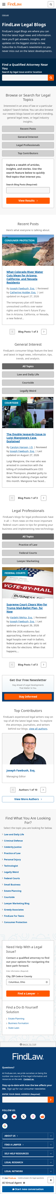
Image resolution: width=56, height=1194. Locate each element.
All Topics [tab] (28, 366)
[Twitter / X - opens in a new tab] (23, 1116)
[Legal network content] (51, 1171)
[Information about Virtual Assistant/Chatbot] (24, 1183)
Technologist (11, 865)
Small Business (12, 884)
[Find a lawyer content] (51, 1145)
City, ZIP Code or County (19, 976)
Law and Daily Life (14, 834)
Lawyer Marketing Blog (16, 903)
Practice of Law (12, 853)
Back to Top (29, 1044)
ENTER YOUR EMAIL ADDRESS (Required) (21, 1094)
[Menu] (4, 4)
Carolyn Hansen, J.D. (21, 447)
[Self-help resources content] (51, 1154)
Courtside (9, 897)
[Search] (51, 4)
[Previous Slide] (12, 331)
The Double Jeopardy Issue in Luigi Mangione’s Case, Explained (26, 437)
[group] (28, 285)
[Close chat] (51, 1180)
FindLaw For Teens (14, 915)
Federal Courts (12, 878)
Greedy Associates (14, 909)
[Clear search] (47, 982)
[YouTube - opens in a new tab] (14, 1116)
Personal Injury (12, 859)
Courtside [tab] (28, 382)
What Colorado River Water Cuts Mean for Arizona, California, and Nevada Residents (25, 277)
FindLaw (5, 15)
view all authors (38, 728)
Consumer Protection (15, 922)
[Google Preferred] (4, 1126)
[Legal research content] (51, 1162)
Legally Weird (11, 872)
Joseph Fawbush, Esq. (22, 288)
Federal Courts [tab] (28, 552)
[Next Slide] (44, 331)
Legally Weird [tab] (28, 390)
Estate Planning (12, 890)
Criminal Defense (13, 840)
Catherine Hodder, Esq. (23, 292)
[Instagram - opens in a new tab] (33, 1116)
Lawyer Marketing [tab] (28, 561)
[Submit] (51, 1100)
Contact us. (29, 1079)
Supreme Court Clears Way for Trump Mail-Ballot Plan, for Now (27, 608)
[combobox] (28, 982)
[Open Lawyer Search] (28, 78)
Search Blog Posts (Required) (21, 184)
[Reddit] (42, 1116)
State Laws (13, 1027)
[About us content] (51, 1136)
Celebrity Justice (12, 846)
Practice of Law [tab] (28, 544)
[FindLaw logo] (16, 4)
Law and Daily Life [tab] (28, 374)
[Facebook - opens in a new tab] (4, 1116)
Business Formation (18, 1023)
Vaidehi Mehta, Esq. (21, 617)
